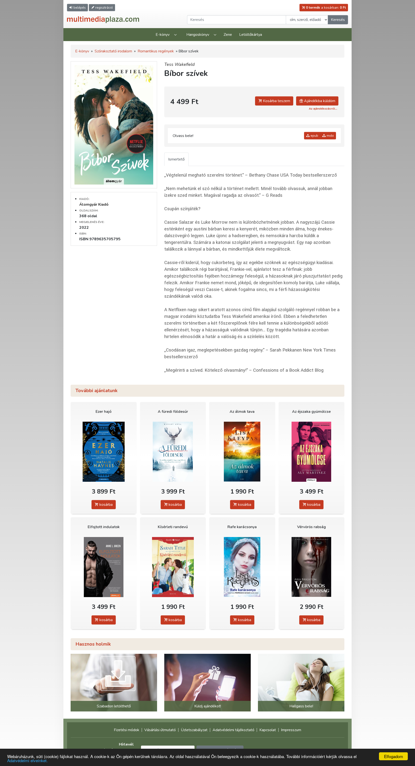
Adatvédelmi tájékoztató (233, 730)
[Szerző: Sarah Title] (173, 567)
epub (314, 135)
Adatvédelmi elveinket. (27, 760)
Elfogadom (393, 756)
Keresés (338, 19)
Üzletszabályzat (194, 730)
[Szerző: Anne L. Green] (103, 567)
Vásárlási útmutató (160, 730)
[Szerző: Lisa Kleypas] (242, 451)
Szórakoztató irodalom (113, 51)
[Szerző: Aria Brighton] (311, 567)
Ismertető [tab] (176, 159)
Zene (228, 34)
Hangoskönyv (197, 34)
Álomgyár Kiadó (94, 204)
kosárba (105, 504)
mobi (330, 135)
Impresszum (291, 730)
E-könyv (163, 34)
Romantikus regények (156, 51)
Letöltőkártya (250, 34)
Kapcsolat (267, 730)
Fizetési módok (126, 730)
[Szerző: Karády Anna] (173, 451)
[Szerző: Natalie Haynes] (103, 451)
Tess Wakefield (179, 64)
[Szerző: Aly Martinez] (311, 451)
